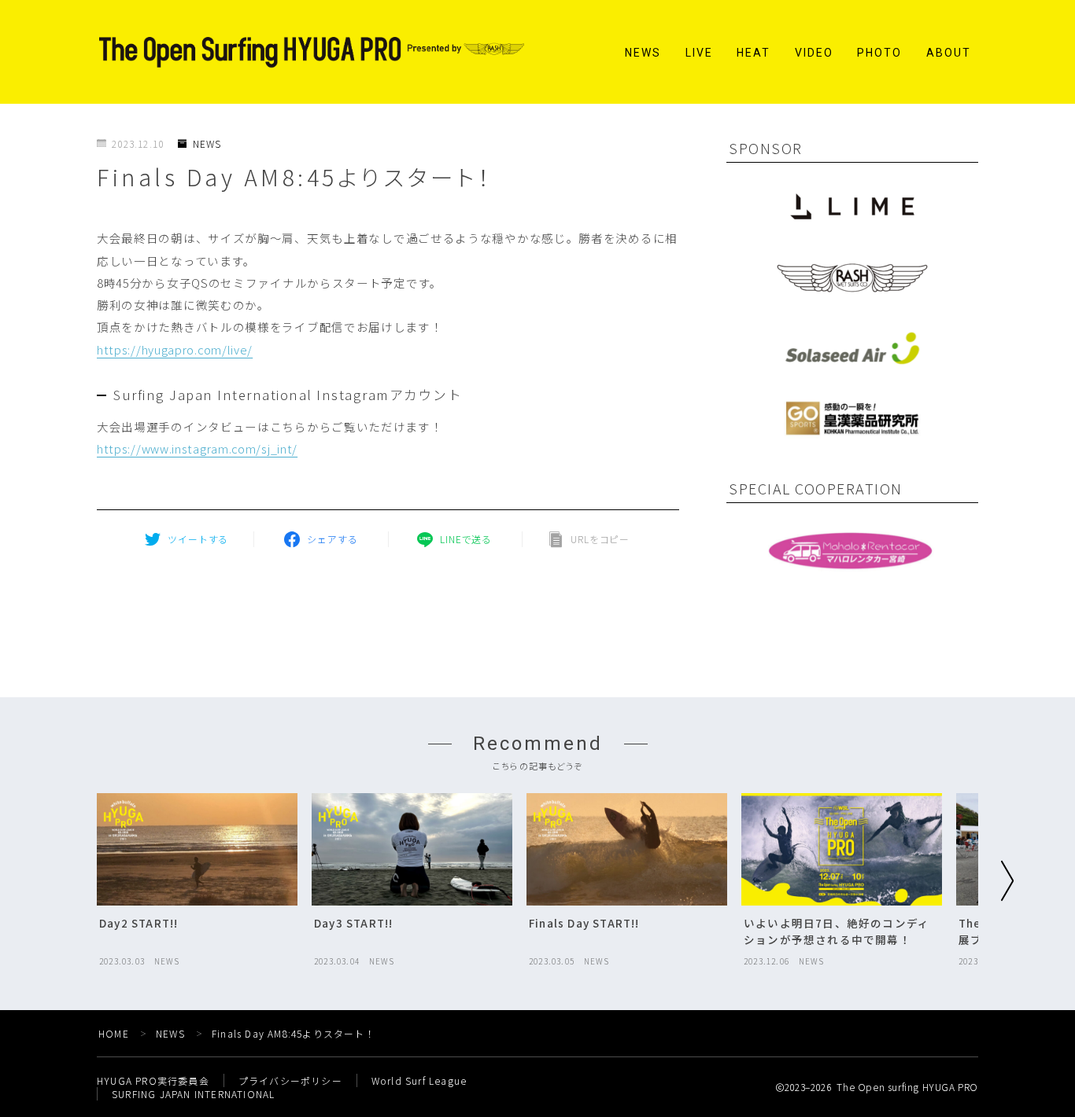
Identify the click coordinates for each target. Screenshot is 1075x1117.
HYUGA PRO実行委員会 (153, 1080)
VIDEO (814, 52)
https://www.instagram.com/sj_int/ (197, 448)
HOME (113, 1033)
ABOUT (949, 52)
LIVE (699, 52)
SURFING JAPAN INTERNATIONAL (193, 1093)
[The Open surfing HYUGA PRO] (311, 52)
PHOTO (880, 52)
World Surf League (419, 1080)
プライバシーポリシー (290, 1080)
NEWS (643, 52)
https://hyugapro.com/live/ (175, 349)
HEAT (753, 52)
